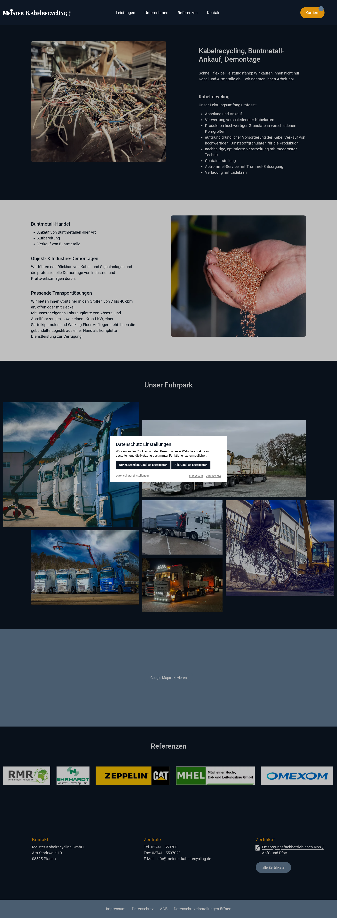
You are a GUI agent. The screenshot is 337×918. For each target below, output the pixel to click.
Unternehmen (156, 12)
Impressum (196, 475)
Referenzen (188, 12)
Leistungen (125, 12)
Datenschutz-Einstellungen (133, 475)
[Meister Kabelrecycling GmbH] (52, 13)
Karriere (315, 11)
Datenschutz (213, 475)
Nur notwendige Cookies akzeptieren (143, 465)
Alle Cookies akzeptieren (191, 465)
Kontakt (214, 12)
